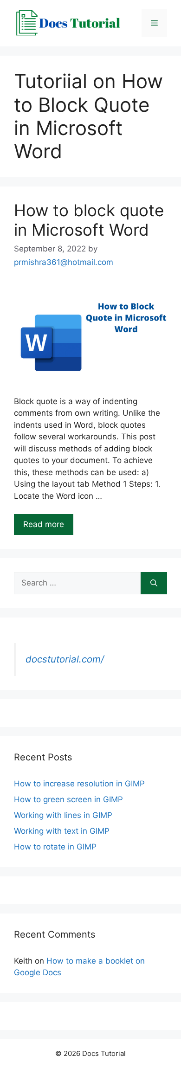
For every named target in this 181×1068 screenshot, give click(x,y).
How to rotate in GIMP (55, 846)
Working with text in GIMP (62, 831)
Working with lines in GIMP (63, 815)
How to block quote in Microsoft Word (89, 219)
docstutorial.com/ (65, 659)
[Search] (154, 583)
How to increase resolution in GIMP (79, 783)
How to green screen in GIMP (68, 799)
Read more (43, 524)
